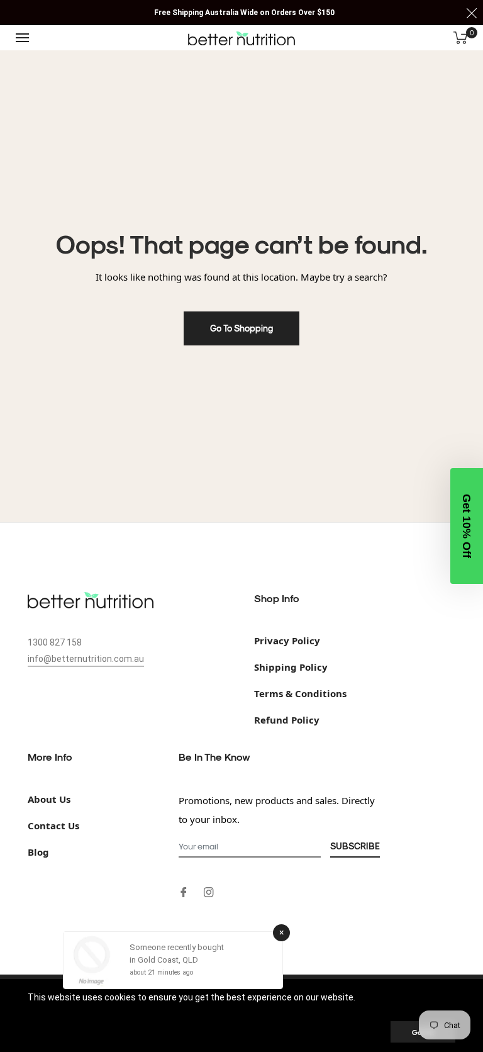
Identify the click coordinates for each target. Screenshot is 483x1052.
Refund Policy (286, 719)
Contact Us (53, 825)
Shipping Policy (291, 667)
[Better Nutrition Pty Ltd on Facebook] (184, 891)
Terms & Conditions (300, 693)
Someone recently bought (177, 947)
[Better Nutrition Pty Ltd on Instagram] (209, 891)
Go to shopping (241, 328)
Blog (38, 852)
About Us (49, 799)
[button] (466, 526)
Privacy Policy (287, 640)
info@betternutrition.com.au (86, 659)
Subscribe (355, 846)
